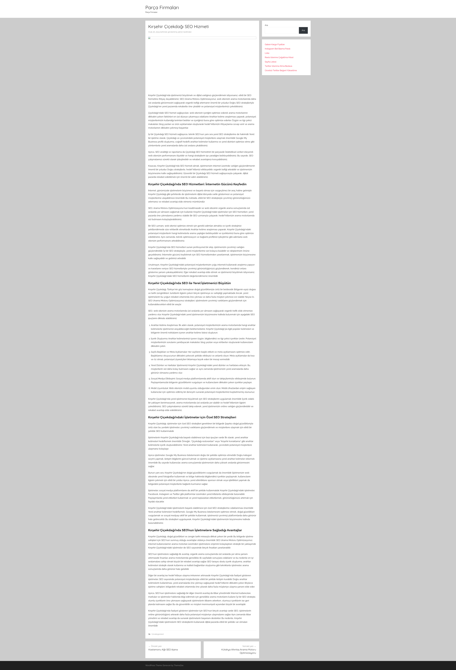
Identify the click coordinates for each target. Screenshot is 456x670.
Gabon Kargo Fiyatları (275, 44)
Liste (267, 53)
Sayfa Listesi (270, 62)
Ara (266, 25)
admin (180, 32)
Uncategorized (158, 634)
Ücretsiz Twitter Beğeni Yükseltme (281, 70)
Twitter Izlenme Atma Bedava (278, 66)
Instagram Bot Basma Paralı (277, 48)
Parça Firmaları (162, 7)
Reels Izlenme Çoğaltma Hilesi (279, 57)
